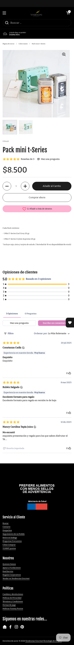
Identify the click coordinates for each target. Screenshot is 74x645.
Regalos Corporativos (12, 575)
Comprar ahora (37, 197)
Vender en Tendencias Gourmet (16, 578)
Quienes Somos (9, 564)
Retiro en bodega (10, 538)
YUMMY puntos (9, 548)
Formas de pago (9, 605)
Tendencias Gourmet (34, 641)
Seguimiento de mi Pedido (14, 534)
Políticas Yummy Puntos (13, 608)
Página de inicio (8, 44)
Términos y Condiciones (13, 601)
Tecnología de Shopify (52, 641)
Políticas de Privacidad (12, 598)
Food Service (8, 571)
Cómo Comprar (9, 545)
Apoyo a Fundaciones (12, 568)
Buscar (6, 523)
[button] (68, 13)
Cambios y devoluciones (13, 594)
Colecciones (23, 44)
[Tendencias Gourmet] (36, 13)
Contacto (6, 527)
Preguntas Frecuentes (12, 541)
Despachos (7, 530)
